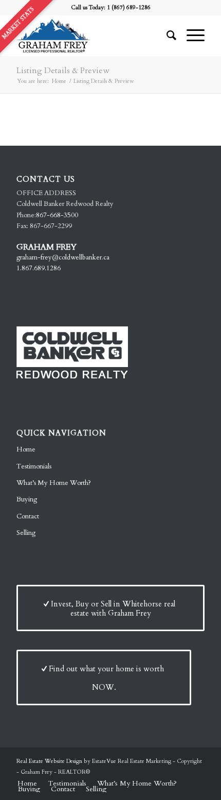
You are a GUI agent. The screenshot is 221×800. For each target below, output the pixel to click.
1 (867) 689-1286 (129, 7)
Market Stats (18, 23)
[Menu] (190, 35)
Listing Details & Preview (62, 70)
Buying (26, 499)
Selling (25, 532)
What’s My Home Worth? (53, 483)
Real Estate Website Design (49, 761)
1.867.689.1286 (38, 268)
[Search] (166, 35)
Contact (27, 516)
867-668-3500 (57, 215)
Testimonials (33, 466)
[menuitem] (166, 35)
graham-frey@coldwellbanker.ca (62, 257)
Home (25, 449)
